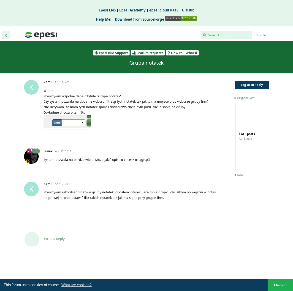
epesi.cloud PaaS (163, 10)
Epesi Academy (132, 10)
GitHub (188, 10)
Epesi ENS (107, 10)
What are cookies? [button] (76, 285)
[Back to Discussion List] (6, 35)
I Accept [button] (280, 285)
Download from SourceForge (140, 19)
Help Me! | (105, 19)
